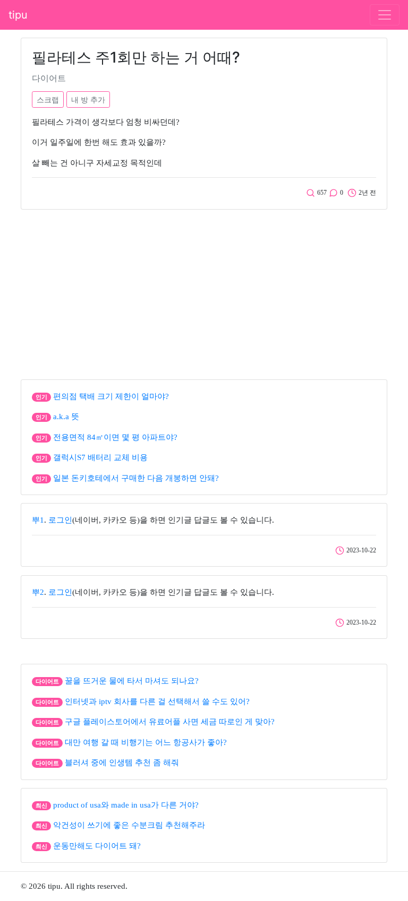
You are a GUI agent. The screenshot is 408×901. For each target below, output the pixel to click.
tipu (18, 14)
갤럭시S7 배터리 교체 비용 (100, 457)
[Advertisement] (204, 292)
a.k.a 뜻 (66, 416)
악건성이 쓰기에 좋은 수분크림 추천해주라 (129, 825)
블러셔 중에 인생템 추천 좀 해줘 (122, 762)
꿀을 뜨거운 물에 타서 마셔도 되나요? (132, 681)
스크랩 (48, 99)
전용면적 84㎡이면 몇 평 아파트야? (115, 437)
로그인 (60, 520)
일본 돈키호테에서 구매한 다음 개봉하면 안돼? (136, 478)
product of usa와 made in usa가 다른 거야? (126, 805)
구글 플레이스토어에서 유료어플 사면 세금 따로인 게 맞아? (170, 721)
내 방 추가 (88, 99)
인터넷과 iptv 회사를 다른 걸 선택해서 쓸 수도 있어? (157, 701)
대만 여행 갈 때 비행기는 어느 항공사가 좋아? (146, 742)
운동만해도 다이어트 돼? (97, 846)
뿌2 (38, 592)
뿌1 (38, 520)
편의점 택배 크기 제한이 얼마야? (111, 396)
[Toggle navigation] (385, 14)
